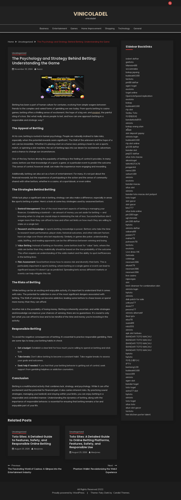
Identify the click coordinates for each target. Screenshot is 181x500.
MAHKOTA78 (133, 163)
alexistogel (131, 160)
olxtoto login (132, 136)
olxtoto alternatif (134, 312)
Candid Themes (121, 492)
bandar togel (132, 384)
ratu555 (130, 326)
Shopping (110, 28)
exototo (130, 89)
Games (74, 28)
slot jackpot (151, 194)
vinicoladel (91, 14)
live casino (131, 275)
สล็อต (128, 129)
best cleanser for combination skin (143, 285)
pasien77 (130, 234)
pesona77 (131, 309)
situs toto (130, 404)
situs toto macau (134, 156)
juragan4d (131, 167)
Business (44, 28)
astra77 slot (132, 390)
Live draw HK (132, 251)
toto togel (131, 197)
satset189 (131, 173)
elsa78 (129, 319)
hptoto (129, 224)
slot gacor (131, 201)
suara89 (130, 323)
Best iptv (130, 316)
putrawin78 (131, 241)
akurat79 (130, 265)
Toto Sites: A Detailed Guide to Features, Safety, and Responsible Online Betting (32, 440)
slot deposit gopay (135, 133)
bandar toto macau (135, 194)
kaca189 (130, 373)
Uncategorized (19, 53)
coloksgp (130, 258)
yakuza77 (131, 302)
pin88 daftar (132, 82)
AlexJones (38, 448)
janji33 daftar (132, 153)
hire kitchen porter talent (138, 414)
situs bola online (134, 211)
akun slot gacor (133, 407)
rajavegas (131, 278)
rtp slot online (132, 143)
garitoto (130, 62)
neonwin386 (132, 262)
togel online (131, 92)
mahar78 (130, 238)
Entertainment (59, 28)
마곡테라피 (131, 116)
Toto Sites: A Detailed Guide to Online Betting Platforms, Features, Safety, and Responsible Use (89, 442)
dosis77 (130, 306)
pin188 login (132, 214)
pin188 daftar (133, 221)
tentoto (129, 79)
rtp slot (129, 109)
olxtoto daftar (133, 228)
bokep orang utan (134, 126)
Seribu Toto (131, 112)
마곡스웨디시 (132, 360)
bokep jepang (132, 72)
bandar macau (133, 184)
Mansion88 (131, 65)
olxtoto (129, 123)
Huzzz (40, 69)
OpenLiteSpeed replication (139, 95)
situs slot (130, 187)
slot (127, 282)
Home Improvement (91, 28)
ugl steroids (131, 217)
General (137, 28)
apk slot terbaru (133, 333)
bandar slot (131, 150)
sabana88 (131, 231)
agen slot (130, 380)
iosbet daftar (132, 58)
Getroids (130, 255)
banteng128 (132, 367)
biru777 (129, 207)
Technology (124, 28)
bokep (129, 102)
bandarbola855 (133, 119)
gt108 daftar (132, 146)
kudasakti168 (133, 75)
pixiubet (96, 112)
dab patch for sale (135, 299)
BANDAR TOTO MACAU (138, 336)
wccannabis (132, 68)
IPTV (128, 363)
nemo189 (131, 170)
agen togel (131, 85)
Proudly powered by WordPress (68, 492)
